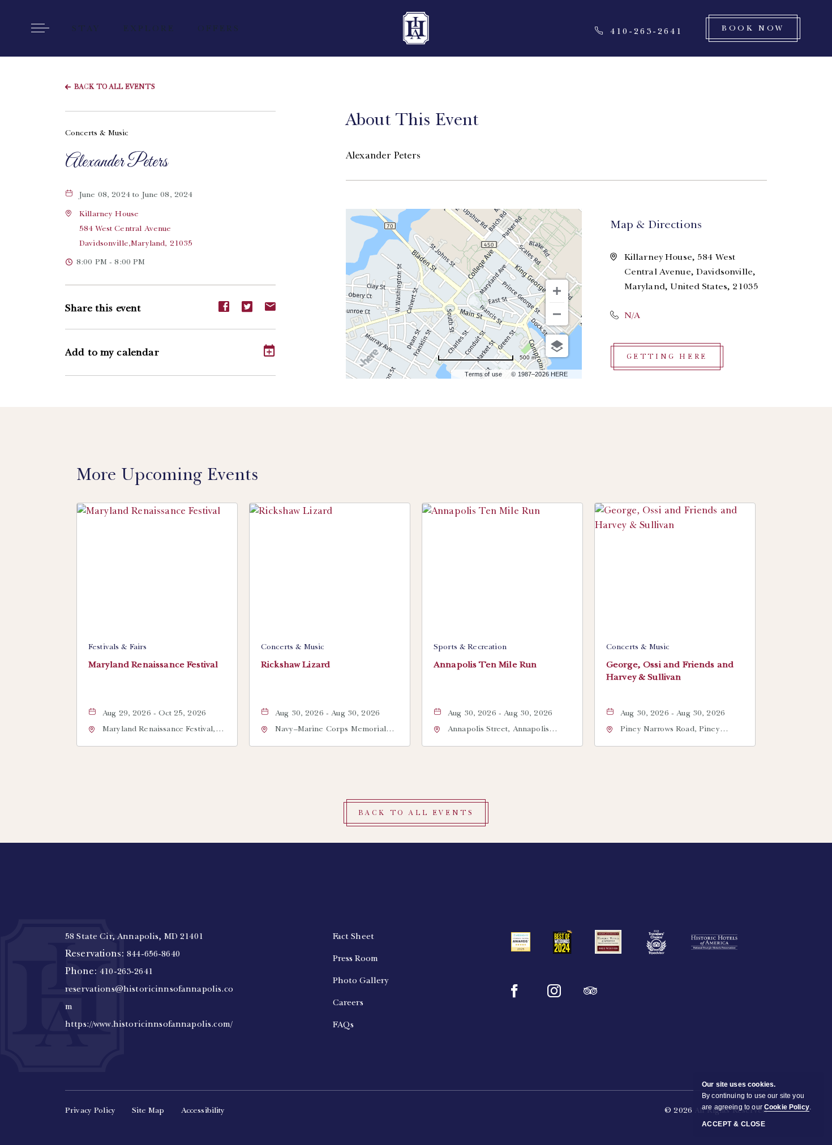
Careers (348, 1002)
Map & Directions (656, 224)
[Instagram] (554, 991)
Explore (149, 28)
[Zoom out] (557, 314)
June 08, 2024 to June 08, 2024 (145, 195)
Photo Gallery (361, 980)
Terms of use (483, 374)
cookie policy (786, 1107)
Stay (86, 28)
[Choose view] (557, 346)
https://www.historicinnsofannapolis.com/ (149, 1024)
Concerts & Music (96, 133)
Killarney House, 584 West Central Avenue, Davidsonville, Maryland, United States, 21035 (691, 271)
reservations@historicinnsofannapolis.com (149, 997)
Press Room (356, 958)
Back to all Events (114, 87)
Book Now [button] (753, 28)
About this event (412, 119)
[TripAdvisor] (590, 991)
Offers (219, 28)
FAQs (343, 1024)
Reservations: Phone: (149, 980)
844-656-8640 (153, 954)
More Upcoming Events (167, 474)
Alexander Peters (116, 162)
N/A (632, 315)
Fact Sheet (354, 936)
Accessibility (203, 1110)
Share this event (103, 308)
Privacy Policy (90, 1110)
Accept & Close (733, 1124)
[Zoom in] (557, 291)
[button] (135, 228)
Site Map (148, 1110)
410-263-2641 (126, 971)
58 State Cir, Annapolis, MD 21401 (134, 936)
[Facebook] (518, 991)
